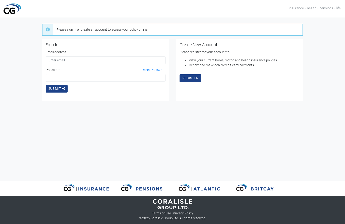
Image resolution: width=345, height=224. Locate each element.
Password (53, 70)
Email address (56, 52)
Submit (55, 88)
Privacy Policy (183, 213)
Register (190, 78)
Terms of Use (161, 213)
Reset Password (153, 70)
